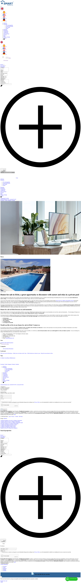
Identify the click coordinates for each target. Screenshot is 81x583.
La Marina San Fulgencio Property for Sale (8, 424)
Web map (20, 416)
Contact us (5, 410)
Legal (10, 416)
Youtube (4, 569)
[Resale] (4, 75)
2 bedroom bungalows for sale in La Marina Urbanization (11, 420)
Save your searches (7, 172)
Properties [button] (5, 24)
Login (1, 581)
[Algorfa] (5, 71)
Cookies (16, 416)
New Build (8, 27)
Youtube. (13, 200)
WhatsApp (6, 564)
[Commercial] (4, 81)
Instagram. (10, 200)
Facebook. (2, 200)
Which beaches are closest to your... (34, 353)
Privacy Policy (37, 402)
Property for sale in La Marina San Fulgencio (8, 428)
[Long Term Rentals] (4, 73)
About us (5, 23)
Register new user (3, 580)
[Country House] (4, 82)
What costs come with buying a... (6, 353)
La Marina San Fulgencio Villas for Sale (8, 426)
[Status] (4, 72)
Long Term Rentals (9, 26)
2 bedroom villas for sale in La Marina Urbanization (10, 421)
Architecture (5, 32)
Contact (4, 38)
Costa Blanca (6, 348)
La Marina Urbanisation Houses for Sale (8, 425)
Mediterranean (12, 357)
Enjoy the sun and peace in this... (47, 353)
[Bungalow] (4, 80)
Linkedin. (17, 364)
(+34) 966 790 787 (12, 199)
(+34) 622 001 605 (19, 384)
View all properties (9, 25)
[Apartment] (4, 79)
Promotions (5, 30)
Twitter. (6, 200)
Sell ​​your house (6, 33)
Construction (5, 31)
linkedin (8, 342)
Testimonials (2, 198)
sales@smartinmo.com (4, 199)
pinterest (11, 342)
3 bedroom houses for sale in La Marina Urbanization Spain (11, 422)
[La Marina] (5, 67)
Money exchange (6, 37)
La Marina (2, 357)
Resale (7, 28)
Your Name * (3, 548)
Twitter (4, 567)
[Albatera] (5, 70)
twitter (5, 342)
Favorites (7, 198)
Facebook (5, 566)
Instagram (5, 568)
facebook (2, 342)
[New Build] (4, 74)
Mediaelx (5, 418)
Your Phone (2, 549)
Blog (4, 35)
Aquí (15, 414)
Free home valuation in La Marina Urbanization (9, 423)
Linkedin (4, 570)
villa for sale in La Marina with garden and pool (65, 300)
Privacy (12, 416)
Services (5, 34)
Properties (5, 29)
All (3, 348)
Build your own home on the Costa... (20, 353)
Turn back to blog (5, 344)
